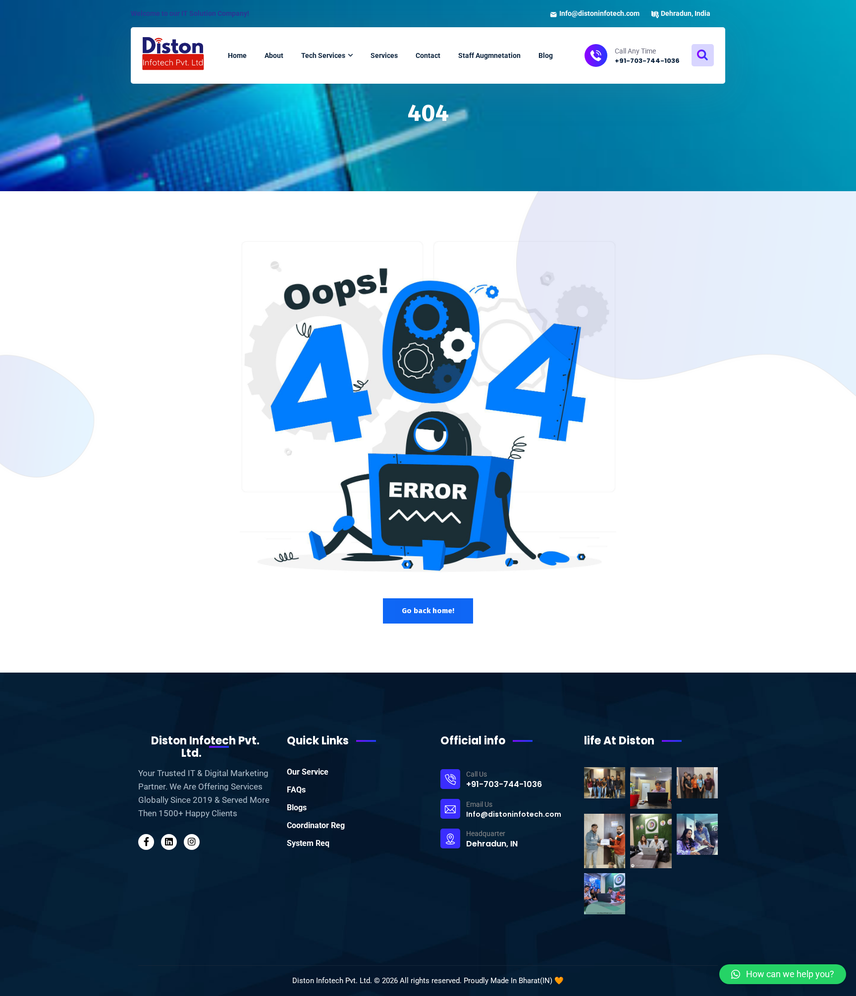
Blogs (297, 807)
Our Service (307, 772)
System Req (308, 843)
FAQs (296, 789)
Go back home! (428, 610)
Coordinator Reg (316, 825)
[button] (782, 974)
